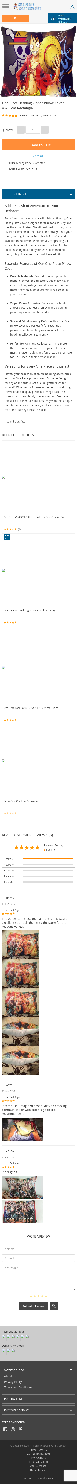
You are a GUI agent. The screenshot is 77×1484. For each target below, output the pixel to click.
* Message (11, 1268)
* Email (9, 1258)
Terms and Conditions (18, 1387)
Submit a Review (33, 1306)
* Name (9, 1249)
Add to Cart (41, 145)
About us (10, 1376)
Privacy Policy (13, 1382)
